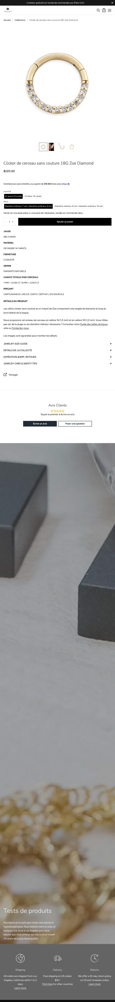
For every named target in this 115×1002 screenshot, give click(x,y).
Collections (19, 20)
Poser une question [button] (75, 423)
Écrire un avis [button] (40, 423)
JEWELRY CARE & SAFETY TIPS (20, 363)
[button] (43, 147)
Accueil (7, 20)
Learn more (20, 988)
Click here (47, 984)
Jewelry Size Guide (15, 343)
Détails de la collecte (18, 350)
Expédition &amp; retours (20, 356)
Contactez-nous (20, 328)
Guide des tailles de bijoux (94, 324)
